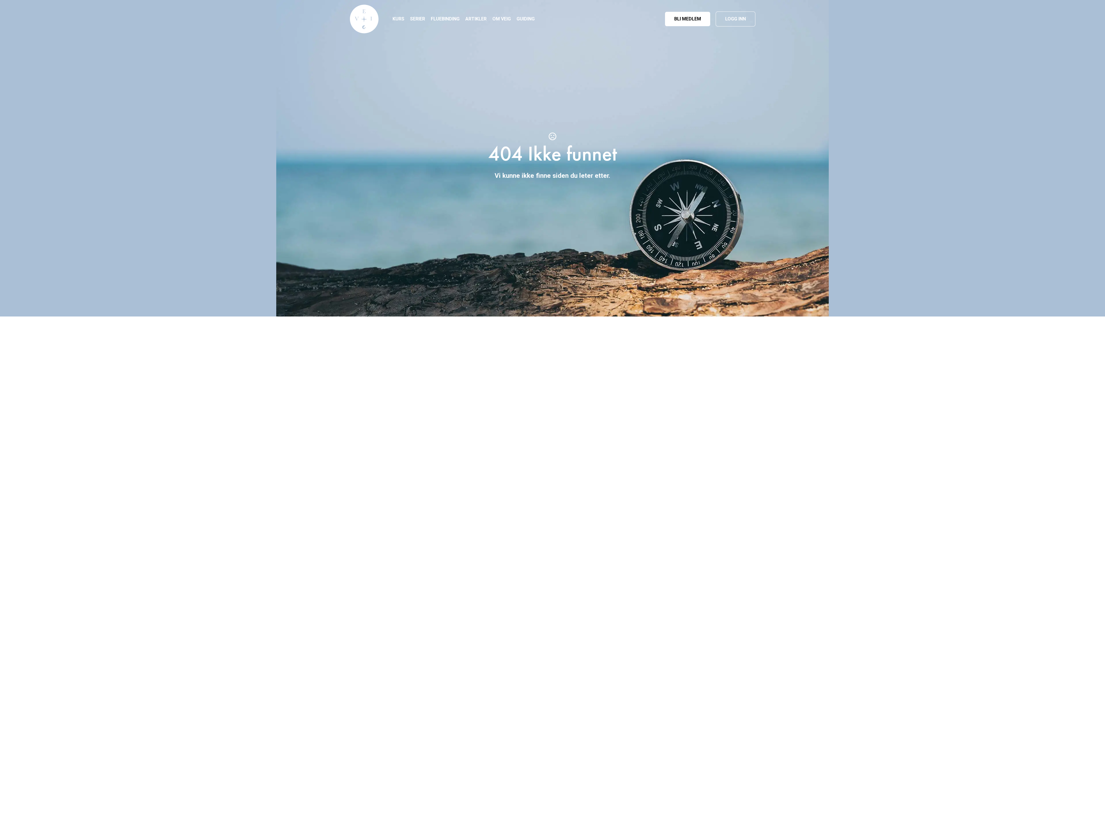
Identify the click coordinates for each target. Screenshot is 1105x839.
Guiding (526, 19)
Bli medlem (687, 19)
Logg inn (735, 19)
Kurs (398, 19)
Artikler (476, 19)
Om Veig (501, 19)
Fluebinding (445, 19)
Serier (417, 19)
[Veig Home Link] (364, 19)
